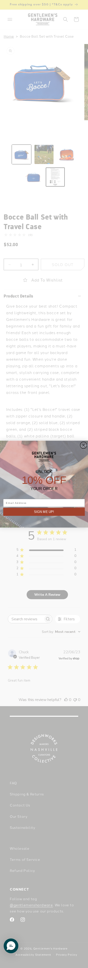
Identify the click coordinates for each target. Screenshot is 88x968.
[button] (11, 945)
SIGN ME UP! (44, 511)
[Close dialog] (84, 445)
